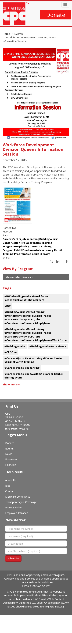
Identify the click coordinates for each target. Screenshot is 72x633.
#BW (7, 306)
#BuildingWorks (14, 346)
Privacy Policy (13, 507)
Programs (11, 459)
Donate (55, 15)
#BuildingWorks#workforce (47, 346)
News (8, 454)
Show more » (11, 384)
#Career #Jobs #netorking (21, 367)
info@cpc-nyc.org (16, 428)
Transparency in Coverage (21, 502)
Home (6, 33)
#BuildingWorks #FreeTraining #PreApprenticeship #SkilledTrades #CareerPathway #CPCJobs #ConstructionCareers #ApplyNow (27, 317)
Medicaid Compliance (17, 496)
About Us (10, 480)
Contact (10, 491)
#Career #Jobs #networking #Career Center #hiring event (33, 375)
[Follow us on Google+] (58, 261)
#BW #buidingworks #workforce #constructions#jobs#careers (26, 298)
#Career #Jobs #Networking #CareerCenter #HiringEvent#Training (33, 360)
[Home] (16, 13)
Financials (10, 465)
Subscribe (13, 558)
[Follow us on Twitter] (67, 261)
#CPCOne (10, 352)
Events (18, 33)
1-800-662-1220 (40, 586)
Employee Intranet (16, 513)
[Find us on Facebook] (51, 261)
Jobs (7, 485)
